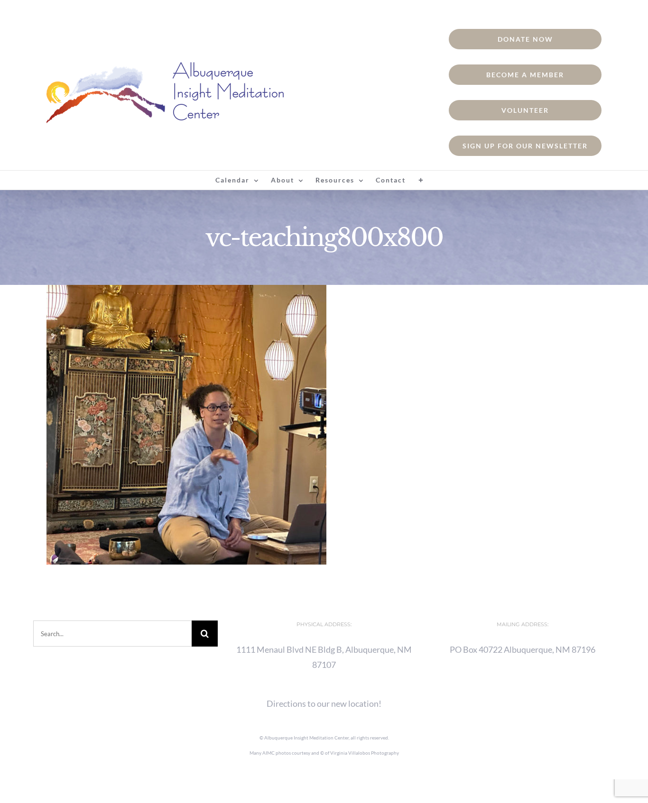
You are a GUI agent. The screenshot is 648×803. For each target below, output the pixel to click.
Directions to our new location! (324, 703)
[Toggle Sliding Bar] (421, 180)
